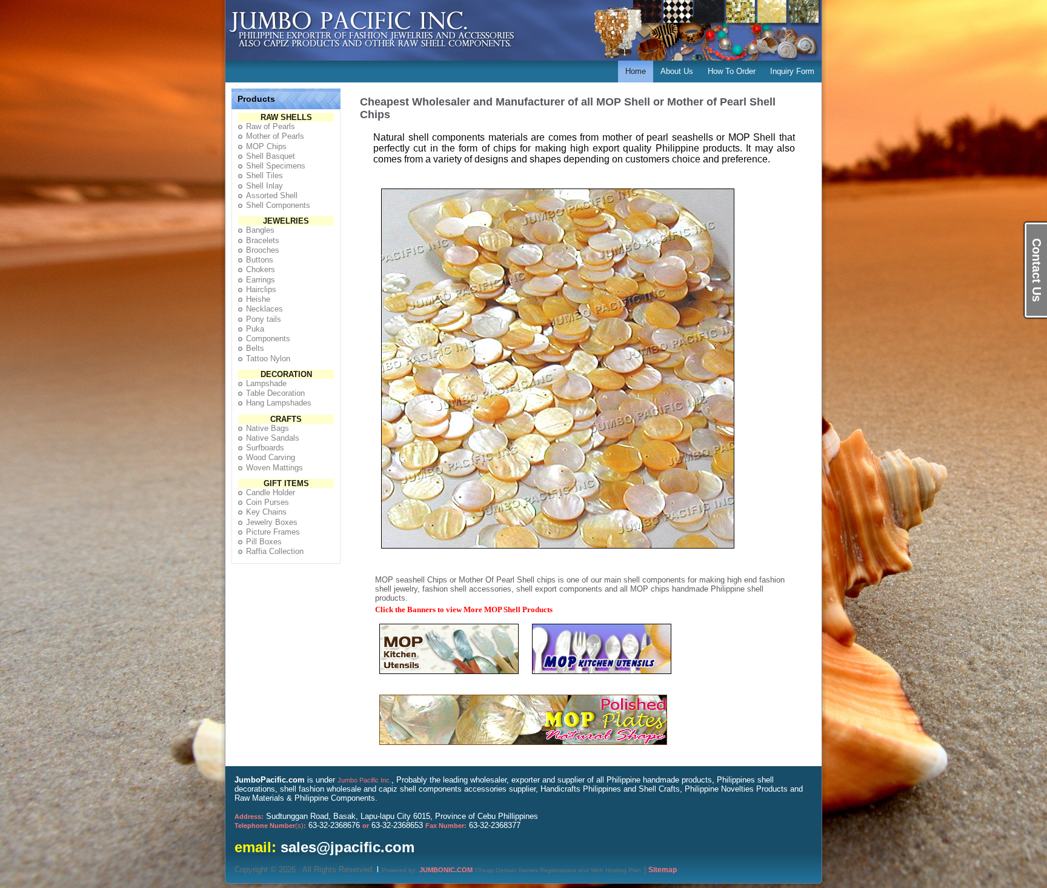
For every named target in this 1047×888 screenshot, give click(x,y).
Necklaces (264, 308)
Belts (255, 348)
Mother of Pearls (275, 136)
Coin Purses (267, 502)
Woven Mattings (274, 467)
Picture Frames (273, 531)
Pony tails (263, 319)
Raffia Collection (275, 551)
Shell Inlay (264, 185)
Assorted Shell (271, 195)
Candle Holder (270, 492)
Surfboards (265, 447)
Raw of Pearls (270, 126)
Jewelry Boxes (271, 522)
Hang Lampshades (278, 402)
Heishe (258, 299)
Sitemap (662, 870)
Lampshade (266, 383)
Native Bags (267, 428)
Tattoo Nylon (268, 358)
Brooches (262, 250)
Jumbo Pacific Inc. (364, 780)
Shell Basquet (270, 156)
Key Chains (266, 511)
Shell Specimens (275, 165)
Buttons (259, 259)
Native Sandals (272, 437)
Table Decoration (275, 393)
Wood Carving (270, 457)
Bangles (260, 230)
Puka (255, 328)
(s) (270, 825)
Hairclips (261, 289)
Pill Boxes (264, 541)
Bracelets (262, 240)
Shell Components (278, 205)
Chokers (260, 269)
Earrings (260, 279)
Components (268, 338)
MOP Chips (266, 146)
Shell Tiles (264, 175)
